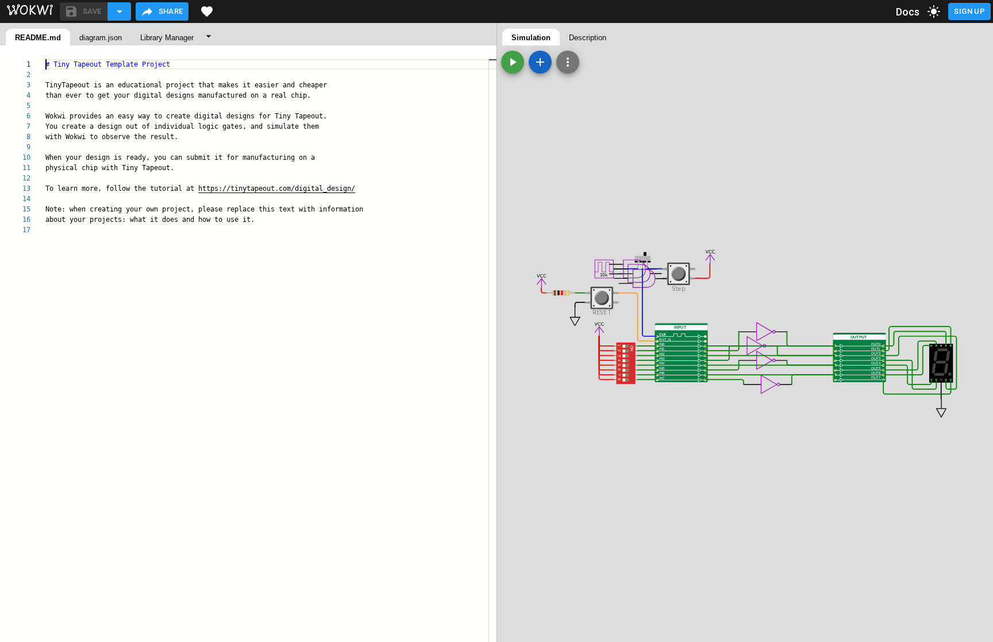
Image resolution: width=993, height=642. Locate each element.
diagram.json (100, 37)
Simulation (531, 37)
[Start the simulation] (512, 62)
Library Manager (167, 37)
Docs (908, 12)
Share (171, 11)
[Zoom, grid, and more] (567, 62)
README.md (38, 37)
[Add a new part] (540, 62)
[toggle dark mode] (934, 11)
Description (587, 37)
